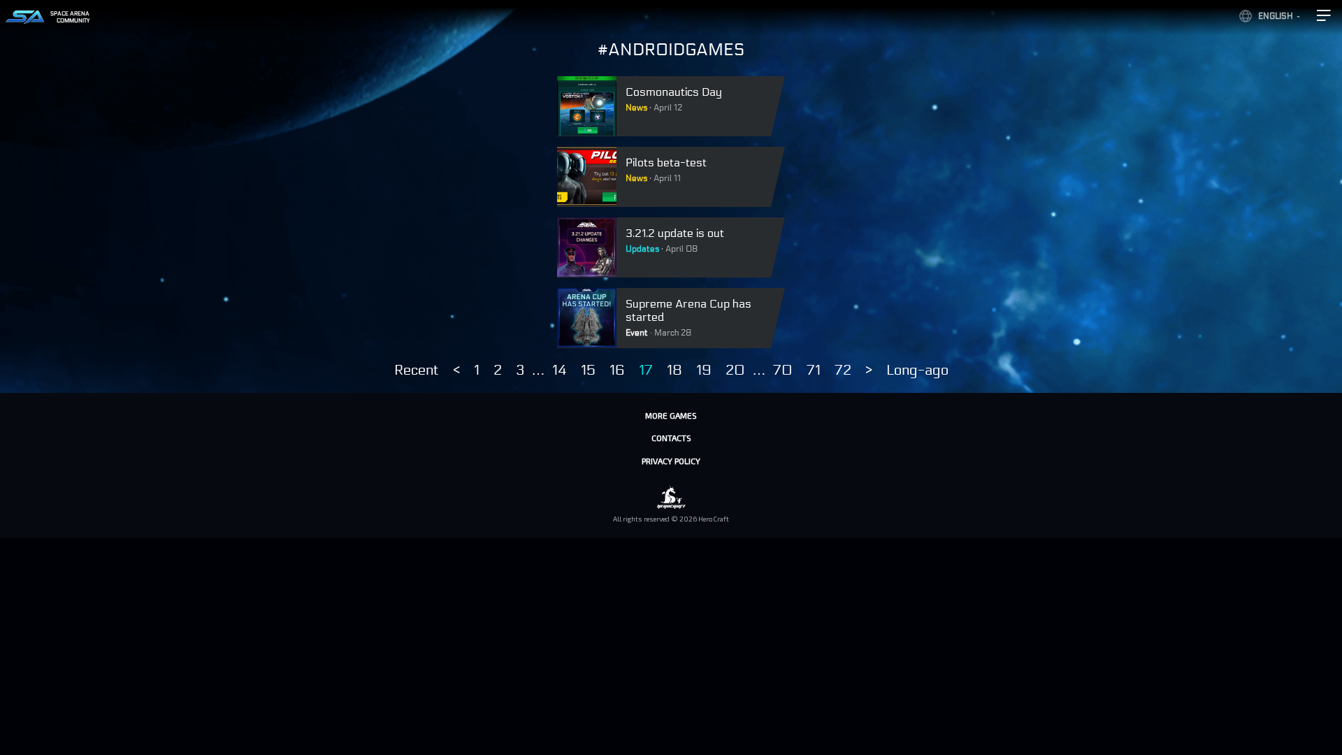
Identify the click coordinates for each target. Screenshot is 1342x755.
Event (637, 333)
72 (843, 370)
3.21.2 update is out (675, 233)
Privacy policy (671, 461)
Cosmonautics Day (674, 92)
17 (646, 370)
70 (783, 370)
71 (814, 370)
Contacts (671, 438)
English (1275, 16)
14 (559, 370)
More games (671, 415)
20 (735, 370)
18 (674, 370)
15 (588, 370)
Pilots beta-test (666, 162)
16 (617, 370)
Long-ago (917, 370)
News (636, 108)
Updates (642, 249)
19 (704, 370)
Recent (416, 370)
